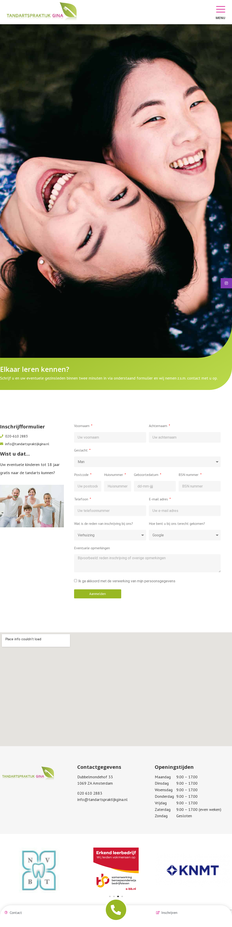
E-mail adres (159, 499)
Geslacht (81, 450)
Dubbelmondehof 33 (95, 776)
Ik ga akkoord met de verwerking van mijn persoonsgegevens (126, 581)
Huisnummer (114, 475)
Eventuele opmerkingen (92, 548)
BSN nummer (189, 475)
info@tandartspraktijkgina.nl (102, 799)
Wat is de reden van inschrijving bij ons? (103, 524)
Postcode (81, 475)
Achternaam (158, 426)
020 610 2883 (89, 793)
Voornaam (82, 426)
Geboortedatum (146, 475)
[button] (110, 896)
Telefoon (81, 499)
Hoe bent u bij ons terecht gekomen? (177, 524)
